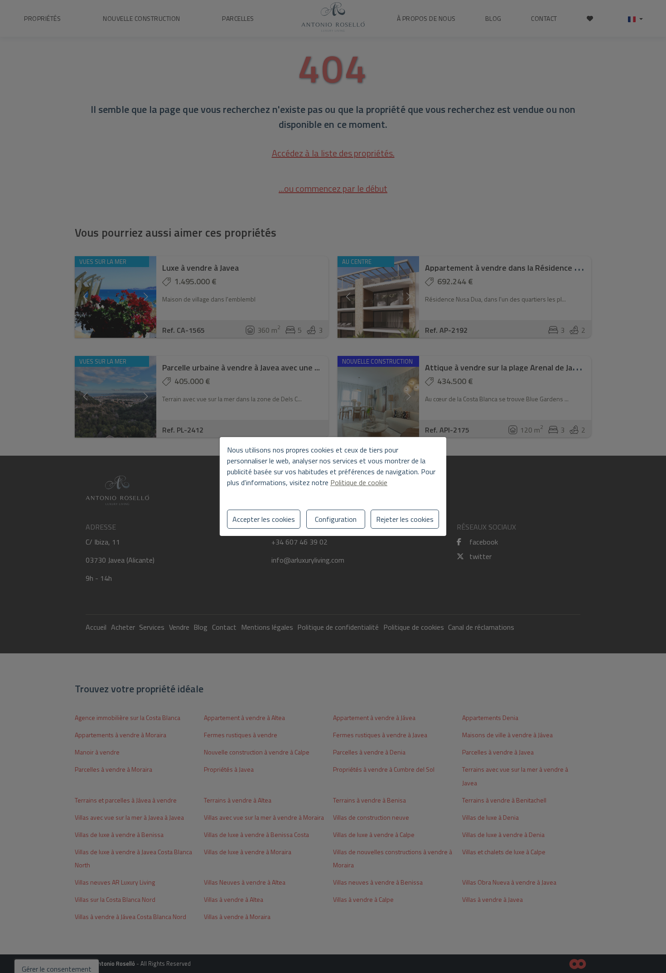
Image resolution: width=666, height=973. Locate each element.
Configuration (336, 519)
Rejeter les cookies (405, 519)
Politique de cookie (358, 482)
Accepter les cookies (263, 519)
